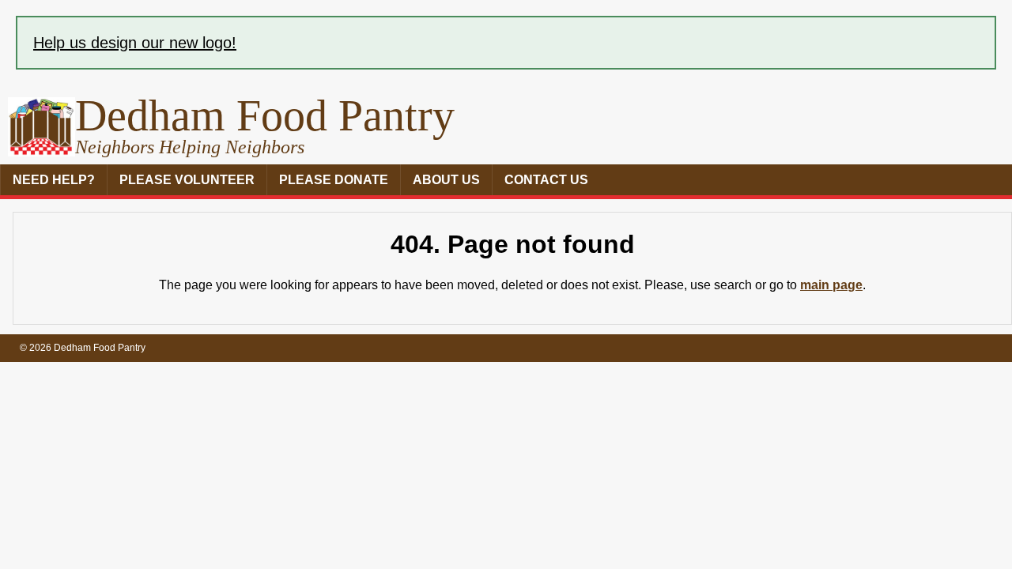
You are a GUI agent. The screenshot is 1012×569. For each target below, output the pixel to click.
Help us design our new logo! (134, 42)
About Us (446, 180)
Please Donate (333, 180)
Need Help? (54, 180)
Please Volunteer (187, 180)
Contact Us (546, 180)
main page (831, 285)
